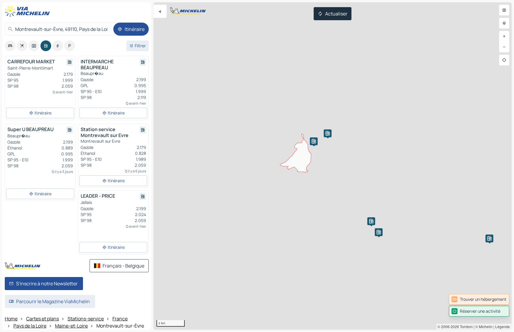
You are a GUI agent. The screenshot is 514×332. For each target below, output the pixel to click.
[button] (327, 133)
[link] (479, 299)
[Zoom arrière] (504, 47)
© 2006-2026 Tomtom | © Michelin (465, 326)
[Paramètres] (504, 23)
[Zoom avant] (504, 36)
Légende (502, 326)
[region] (332, 166)
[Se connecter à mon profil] (504, 10)
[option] (10, 45)
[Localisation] (504, 60)
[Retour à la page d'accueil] (28, 11)
